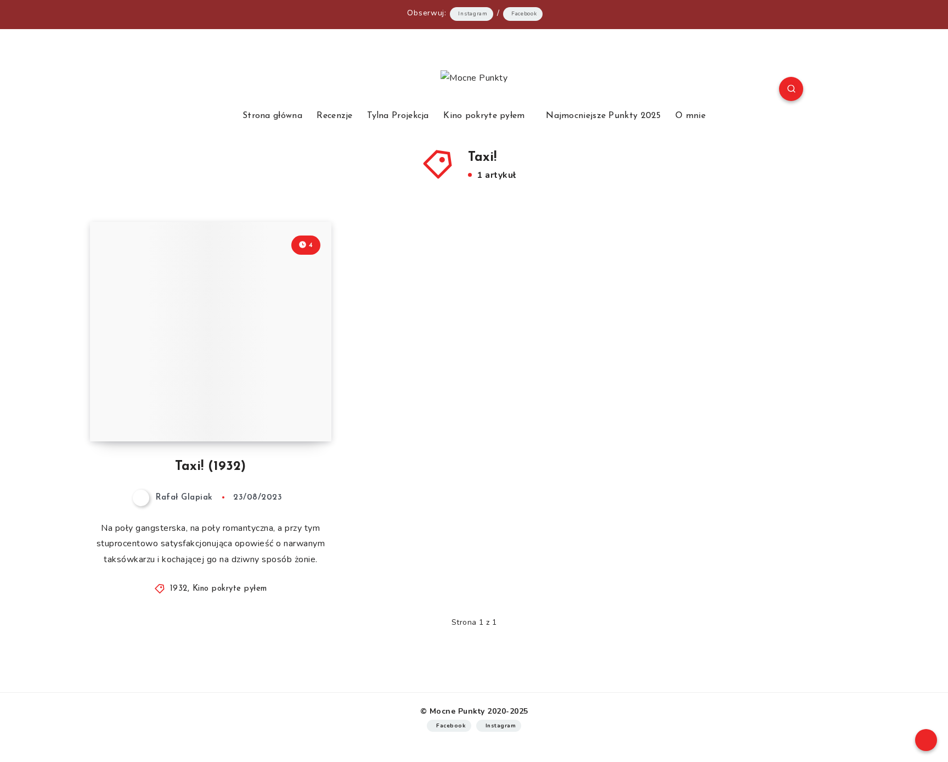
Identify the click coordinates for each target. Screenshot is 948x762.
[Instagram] (182, 91)
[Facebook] (156, 91)
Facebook (524, 14)
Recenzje (334, 115)
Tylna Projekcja (398, 115)
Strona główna (272, 115)
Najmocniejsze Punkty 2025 (603, 115)
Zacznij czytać (287, 408)
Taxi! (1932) (210, 466)
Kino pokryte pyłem (483, 115)
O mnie (690, 115)
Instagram (472, 14)
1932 (179, 589)
